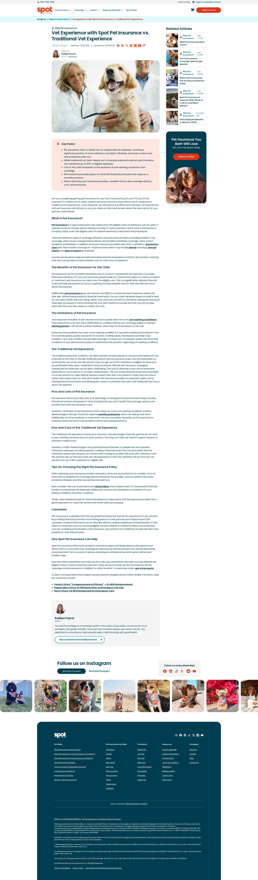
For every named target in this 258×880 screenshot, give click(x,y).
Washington (111, 784)
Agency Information (170, 754)
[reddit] (131, 45)
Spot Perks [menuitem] (131, 10)
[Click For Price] (192, 10)
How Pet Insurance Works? (65, 762)
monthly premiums (109, 414)
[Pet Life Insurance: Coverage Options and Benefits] (186, 58)
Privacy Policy (78, 868)
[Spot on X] (182, 671)
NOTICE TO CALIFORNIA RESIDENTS (67, 819)
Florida (109, 754)
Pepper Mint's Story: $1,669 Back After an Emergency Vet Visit (89, 587)
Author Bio (72, 56)
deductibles (102, 486)
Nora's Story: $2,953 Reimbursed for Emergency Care (84, 590)
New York (109, 767)
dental (132, 247)
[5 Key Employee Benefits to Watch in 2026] (186, 118)
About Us (193, 750)
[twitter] (126, 45)
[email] (139, 45)
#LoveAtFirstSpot (99, 671)
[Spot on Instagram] (176, 735)
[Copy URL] (144, 45)
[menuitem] (63, 10)
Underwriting (184, 2)
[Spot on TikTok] (176, 671)
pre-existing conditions (143, 319)
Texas (108, 780)
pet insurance (72, 293)
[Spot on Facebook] (165, 671)
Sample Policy (168, 758)
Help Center (167, 780)
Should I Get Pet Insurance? (65, 780)
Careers (192, 754)
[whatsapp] (135, 45)
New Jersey (110, 762)
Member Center (168, 771)
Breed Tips (141, 750)
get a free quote (144, 568)
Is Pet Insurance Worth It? (64, 771)
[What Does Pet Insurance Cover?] (186, 40)
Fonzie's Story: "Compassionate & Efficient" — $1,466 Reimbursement (93, 584)
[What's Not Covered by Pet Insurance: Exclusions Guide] (186, 77)
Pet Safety (141, 775)
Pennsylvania (111, 775)
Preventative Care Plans (63, 775)
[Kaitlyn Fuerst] (56, 54)
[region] (129, 696)
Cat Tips (140, 754)
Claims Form (167, 775)
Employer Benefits (169, 750)
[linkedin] (122, 45)
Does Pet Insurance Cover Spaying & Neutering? (73, 758)
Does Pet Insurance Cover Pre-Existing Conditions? (74, 754)
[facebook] (118, 45)
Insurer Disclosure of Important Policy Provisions (101, 819)
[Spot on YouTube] (194, 671)
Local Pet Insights (144, 767)
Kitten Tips (141, 762)
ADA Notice (166, 767)
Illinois (108, 758)
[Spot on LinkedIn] (171, 671)
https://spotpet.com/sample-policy (158, 824)
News (191, 758)
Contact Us (194, 762)
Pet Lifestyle (141, 771)
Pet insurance (59, 224)
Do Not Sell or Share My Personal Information (104, 868)
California (110, 750)
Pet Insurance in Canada (136, 804)
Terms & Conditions (170, 762)
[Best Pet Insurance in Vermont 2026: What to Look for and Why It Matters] (186, 98)
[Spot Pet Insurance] (60, 735)
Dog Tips (141, 758)
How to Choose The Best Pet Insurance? (70, 767)
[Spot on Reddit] (188, 671)
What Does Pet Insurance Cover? (67, 750)
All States (110, 788)
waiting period (60, 326)
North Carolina (112, 771)
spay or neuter (73, 250)
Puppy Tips (141, 780)
